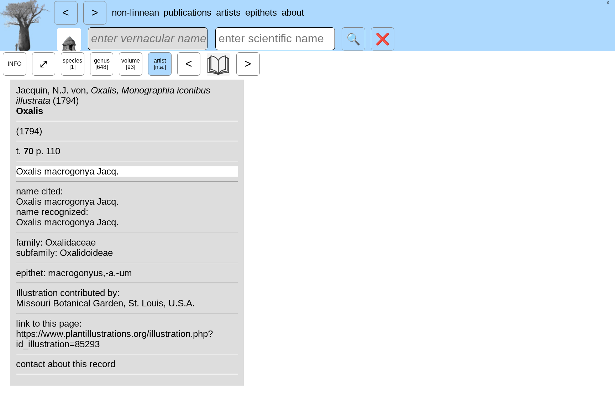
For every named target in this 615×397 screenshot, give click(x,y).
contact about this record (65, 364)
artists (228, 12)
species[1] (72, 64)
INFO (14, 64)
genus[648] (102, 64)
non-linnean (135, 12)
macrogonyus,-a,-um (90, 273)
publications (187, 12)
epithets (261, 12)
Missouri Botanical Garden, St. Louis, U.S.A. (105, 303)
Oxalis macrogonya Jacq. (67, 171)
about (293, 12)
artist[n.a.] (160, 64)
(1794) (29, 131)
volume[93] (130, 64)
